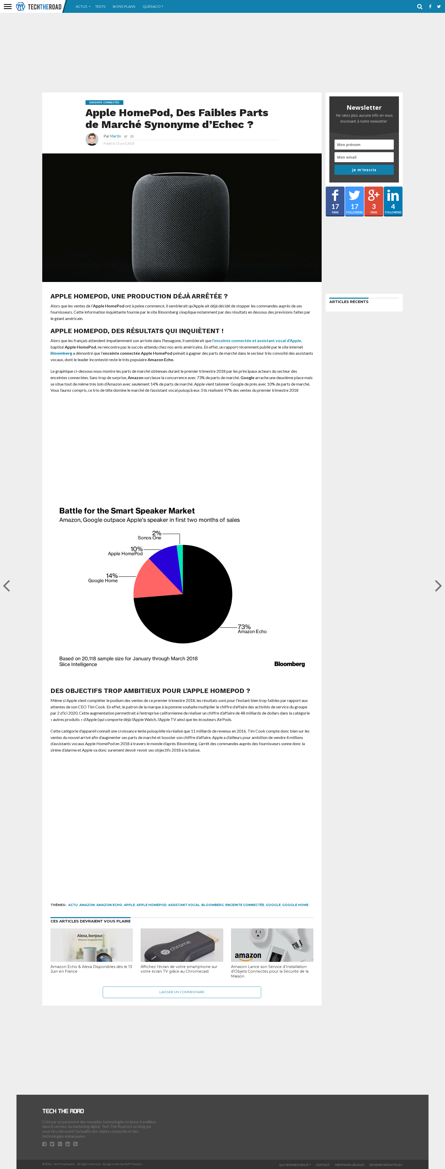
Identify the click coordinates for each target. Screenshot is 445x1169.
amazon (87, 905)
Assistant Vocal (184, 905)
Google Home (295, 905)
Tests (100, 6)
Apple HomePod (151, 905)
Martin (115, 136)
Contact (323, 1165)
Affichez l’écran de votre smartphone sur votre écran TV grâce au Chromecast (179, 969)
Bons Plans (124, 6)
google (273, 905)
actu (73, 905)
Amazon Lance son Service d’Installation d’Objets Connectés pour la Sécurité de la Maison (270, 971)
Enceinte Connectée (244, 905)
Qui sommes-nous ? (295, 1165)
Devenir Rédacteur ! (386, 1165)
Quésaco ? (153, 6)
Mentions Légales (349, 1165)
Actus (81, 6)
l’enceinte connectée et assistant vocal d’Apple (256, 340)
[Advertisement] (222, 53)
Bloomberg (61, 353)
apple (129, 905)
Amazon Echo (109, 905)
